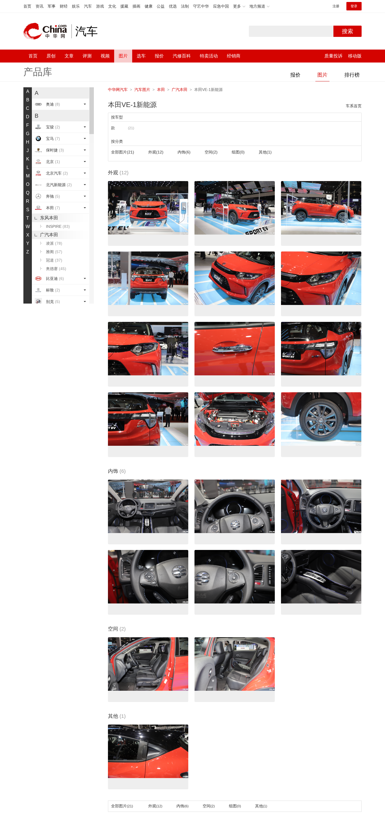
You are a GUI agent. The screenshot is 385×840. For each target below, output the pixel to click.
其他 (265, 152)
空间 (211, 152)
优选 (173, 6)
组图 (238, 152)
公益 (161, 6)
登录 (354, 6)
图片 (123, 56)
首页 (27, 6)
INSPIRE (58, 226)
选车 (141, 56)
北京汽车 (57, 173)
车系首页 (354, 106)
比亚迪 (55, 278)
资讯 (39, 6)
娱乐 (76, 6)
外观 (155, 152)
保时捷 (55, 150)
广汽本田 (49, 234)
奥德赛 (56, 268)
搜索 (347, 31)
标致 (53, 290)
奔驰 (53, 196)
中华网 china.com (47, 31)
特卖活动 (209, 56)
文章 (69, 56)
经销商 (233, 56)
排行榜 (352, 75)
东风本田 (49, 217)
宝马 (53, 138)
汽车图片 (142, 89)
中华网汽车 (118, 89)
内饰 (184, 152)
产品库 (37, 71)
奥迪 (53, 104)
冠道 (54, 260)
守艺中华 (201, 6)
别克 (53, 301)
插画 (136, 6)
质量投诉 (333, 56)
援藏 (124, 6)
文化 (112, 6)
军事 (52, 6)
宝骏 (53, 127)
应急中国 (221, 6)
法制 (185, 6)
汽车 (88, 6)
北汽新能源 (59, 184)
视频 (105, 56)
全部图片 (122, 152)
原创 (51, 56)
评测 (87, 56)
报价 (159, 56)
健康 (148, 6)
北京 (53, 161)
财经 (64, 6)
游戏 (100, 6)
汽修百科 (182, 56)
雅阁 (54, 251)
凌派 (54, 243)
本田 (53, 208)
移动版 (355, 56)
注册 (336, 6)
